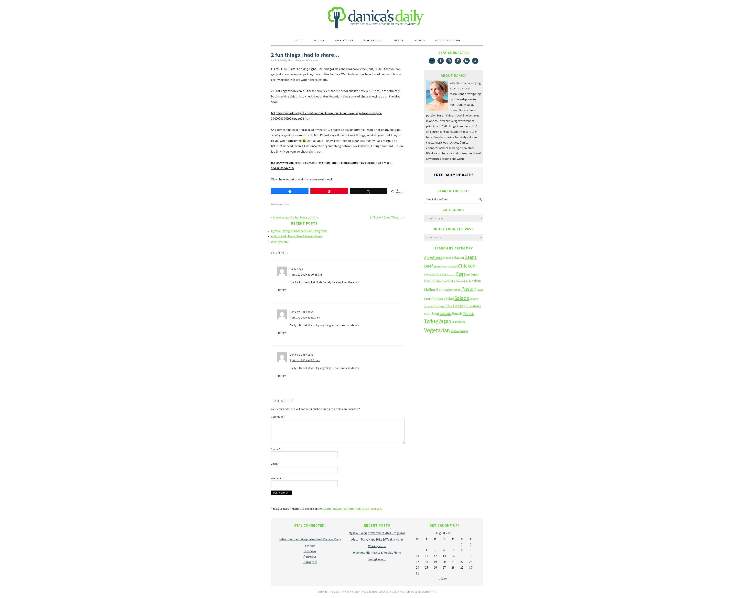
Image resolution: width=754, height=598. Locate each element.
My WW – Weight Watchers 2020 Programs (299, 231)
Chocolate (429, 274)
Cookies (441, 274)
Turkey (431, 321)
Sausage (428, 306)
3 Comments (312, 60)
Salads (461, 298)
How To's (447, 281)
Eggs (461, 274)
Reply (282, 290)
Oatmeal (442, 289)
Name (275, 449)
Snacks (427, 314)
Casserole (453, 266)
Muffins (430, 289)
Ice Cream (457, 281)
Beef (428, 266)
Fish (468, 274)
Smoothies (473, 306)
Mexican (475, 281)
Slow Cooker (455, 306)
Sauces (473, 299)
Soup (435, 313)
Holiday (435, 281)
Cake (444, 266)
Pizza (478, 289)
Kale (466, 281)
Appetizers (433, 257)
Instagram (310, 562)
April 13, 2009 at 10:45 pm (306, 274)
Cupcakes (451, 275)
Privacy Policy (351, 591)
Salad (450, 298)
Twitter (310, 546)
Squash (456, 313)
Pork (427, 299)
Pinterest (309, 556)
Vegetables (458, 321)
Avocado (448, 257)
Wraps (463, 331)
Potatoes (438, 298)
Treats (468, 313)
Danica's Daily (377, 15)
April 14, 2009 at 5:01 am (305, 317)
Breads (438, 266)
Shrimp (439, 306)
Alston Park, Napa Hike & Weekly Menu (296, 236)
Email (275, 463)
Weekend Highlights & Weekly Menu (377, 552)
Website (276, 478)
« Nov (443, 579)
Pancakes (454, 289)
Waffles (455, 331)
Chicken (466, 265)
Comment (278, 416)
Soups (445, 313)
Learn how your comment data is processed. (352, 509)
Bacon (459, 257)
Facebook (310, 551)
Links (286, 204)
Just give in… (377, 559)
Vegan (444, 321)
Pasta (467, 288)
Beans (471, 257)
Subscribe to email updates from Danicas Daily (310, 539)
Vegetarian (437, 330)
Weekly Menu (279, 242)
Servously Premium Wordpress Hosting (411, 591)
